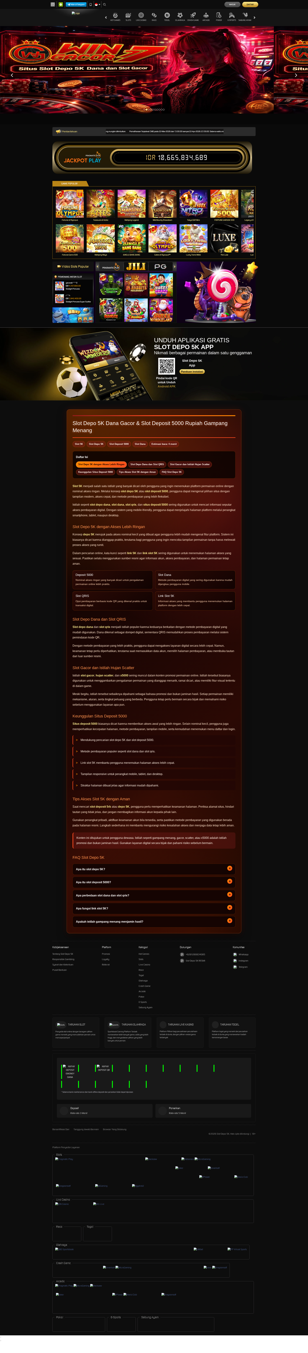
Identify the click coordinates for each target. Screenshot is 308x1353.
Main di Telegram (78, 4)
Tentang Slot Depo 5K (62, 953)
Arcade (206, 20)
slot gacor (87, 675)
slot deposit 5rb (100, 806)
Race (154, 20)
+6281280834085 (195, 954)
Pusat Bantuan (59, 969)
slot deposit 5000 (156, 491)
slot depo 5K (129, 491)
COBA (113, 281)
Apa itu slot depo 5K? (90, 869)
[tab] (111, 266)
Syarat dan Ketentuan (62, 964)
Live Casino (141, 20)
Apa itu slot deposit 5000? (93, 882)
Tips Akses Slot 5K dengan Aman (137, 472)
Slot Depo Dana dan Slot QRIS (147, 464)
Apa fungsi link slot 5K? (92, 908)
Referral (106, 964)
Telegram (243, 966)
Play (95, 160)
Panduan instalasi (192, 371)
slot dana (118, 504)
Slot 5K (77, 486)
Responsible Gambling (63, 959)
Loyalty (105, 959)
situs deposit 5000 (155, 504)
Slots (128, 20)
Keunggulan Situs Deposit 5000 (95, 472)
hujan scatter (104, 675)
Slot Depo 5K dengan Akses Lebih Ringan (101, 464)
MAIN (72, 203)
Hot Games (115, 20)
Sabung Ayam (244, 20)
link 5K (131, 553)
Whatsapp (243, 954)
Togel (167, 20)
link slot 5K (150, 553)
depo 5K (88, 534)
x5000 (124, 675)
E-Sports (232, 20)
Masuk (232, 4)
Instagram (243, 960)
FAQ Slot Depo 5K (172, 472)
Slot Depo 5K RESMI (195, 960)
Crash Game (193, 20)
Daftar (250, 4)
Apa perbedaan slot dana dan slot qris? (102, 895)
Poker (219, 20)
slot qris (130, 504)
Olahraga (180, 20)
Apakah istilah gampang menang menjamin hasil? (109, 921)
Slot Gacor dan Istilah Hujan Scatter (190, 464)
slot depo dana (100, 504)
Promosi (106, 953)
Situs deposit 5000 (85, 723)
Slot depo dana (83, 626)
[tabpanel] (137, 69)
